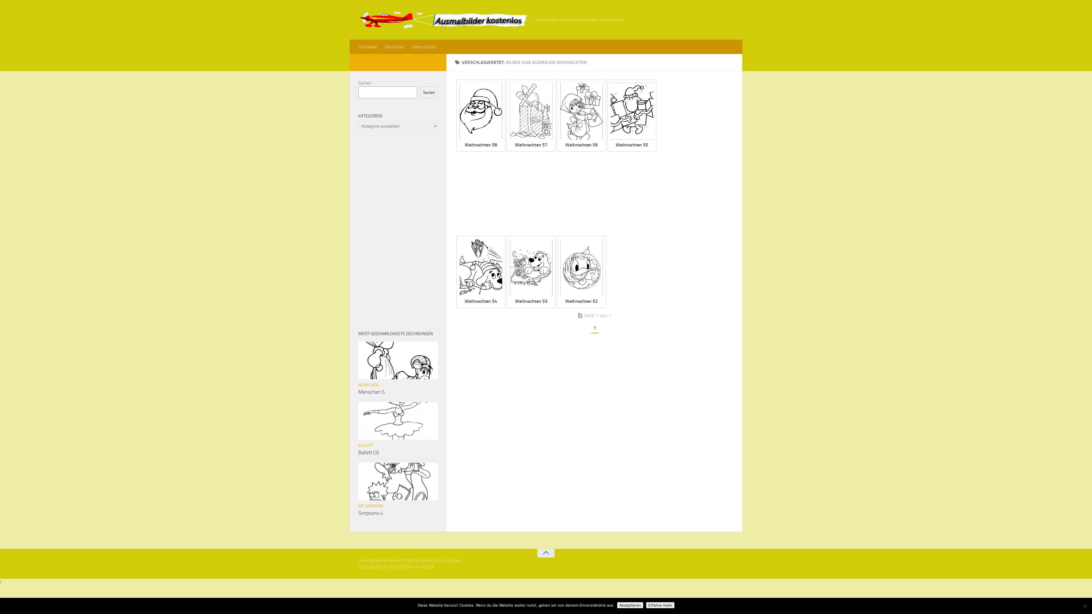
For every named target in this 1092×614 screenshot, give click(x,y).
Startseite (367, 46)
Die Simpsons (370, 506)
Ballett (365, 445)
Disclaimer (394, 46)
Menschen (368, 385)
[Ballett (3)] (398, 421)
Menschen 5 (371, 392)
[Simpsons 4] (398, 481)
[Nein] (1085, 606)
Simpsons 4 (370, 513)
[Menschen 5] (398, 360)
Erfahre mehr (660, 605)
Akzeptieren (630, 605)
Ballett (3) (368, 452)
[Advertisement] (598, 194)
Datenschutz (424, 46)
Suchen (364, 83)
